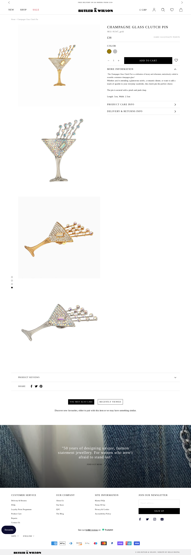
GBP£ (13, 536)
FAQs (13, 505)
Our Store (60, 505)
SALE (36, 10)
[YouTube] (162, 519)
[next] (181, 2)
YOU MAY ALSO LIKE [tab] (81, 402)
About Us (60, 501)
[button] (176, 60)
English (27, 536)
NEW (11, 10)
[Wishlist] (172, 9)
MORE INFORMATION (120, 69)
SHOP (23, 10)
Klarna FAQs (100, 501)
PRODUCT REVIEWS (29, 377)
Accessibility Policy (103, 514)
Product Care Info (120, 104)
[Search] (163, 9)
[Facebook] (31, 386)
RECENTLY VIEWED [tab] (110, 402)
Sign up (159, 511)
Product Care (16, 514)
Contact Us (15, 522)
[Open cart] (181, 9)
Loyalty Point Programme (21, 509)
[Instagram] (154, 519)
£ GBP (143, 10)
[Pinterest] (41, 386)
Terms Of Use (100, 505)
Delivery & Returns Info (125, 111)
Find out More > (95, 464)
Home (13, 19)
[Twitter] (36, 386)
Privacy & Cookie (102, 509)
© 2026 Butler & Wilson (145, 552)
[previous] (9, 2)
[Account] (154, 9)
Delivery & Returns (19, 501)
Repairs (14, 518)
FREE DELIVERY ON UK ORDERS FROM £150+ (95, 2)
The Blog (60, 514)
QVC (58, 509)
